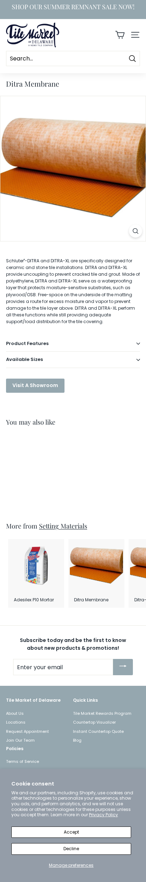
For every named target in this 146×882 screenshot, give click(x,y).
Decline (71, 849)
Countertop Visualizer (94, 722)
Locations (16, 722)
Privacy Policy (103, 815)
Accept (71, 832)
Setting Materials (63, 525)
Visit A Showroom (35, 385)
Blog (77, 740)
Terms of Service (22, 761)
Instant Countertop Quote (98, 731)
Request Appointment (27, 731)
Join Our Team (20, 740)
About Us (15, 713)
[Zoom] (135, 231)
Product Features (27, 343)
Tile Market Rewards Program (102, 713)
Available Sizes (24, 359)
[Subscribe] (123, 667)
